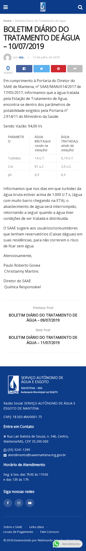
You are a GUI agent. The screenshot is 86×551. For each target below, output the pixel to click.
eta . (22, 57)
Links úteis (36, 527)
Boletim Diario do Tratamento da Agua (40, 21)
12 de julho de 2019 (46, 57)
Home (7, 21)
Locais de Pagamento (18, 532)
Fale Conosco (49, 532)
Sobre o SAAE (12, 527)
